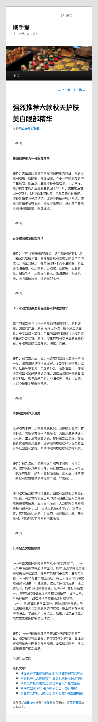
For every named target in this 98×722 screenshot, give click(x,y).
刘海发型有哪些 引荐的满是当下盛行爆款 (48, 688)
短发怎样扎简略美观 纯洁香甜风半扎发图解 (50, 683)
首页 (17, 76)
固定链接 (75, 702)
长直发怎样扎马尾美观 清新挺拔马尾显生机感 (51, 693)
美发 (47, 702)
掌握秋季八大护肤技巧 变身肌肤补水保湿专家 (51, 678)
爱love (31, 702)
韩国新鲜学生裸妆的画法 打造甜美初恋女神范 (51, 673)
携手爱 (21, 27)
